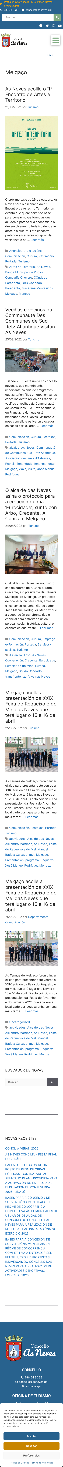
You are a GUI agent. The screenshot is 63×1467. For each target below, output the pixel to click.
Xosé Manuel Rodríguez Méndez (28, 865)
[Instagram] (53, 26)
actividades (17, 838)
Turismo (24, 261)
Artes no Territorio (22, 267)
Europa (40, 666)
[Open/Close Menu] (55, 40)
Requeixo (47, 860)
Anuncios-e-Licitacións (25, 250)
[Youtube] (60, 26)
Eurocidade (47, 660)
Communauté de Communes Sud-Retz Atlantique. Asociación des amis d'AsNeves (30, 453)
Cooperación (14, 660)
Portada (11, 261)
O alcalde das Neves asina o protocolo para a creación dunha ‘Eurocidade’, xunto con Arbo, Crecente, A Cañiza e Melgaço (31, 504)
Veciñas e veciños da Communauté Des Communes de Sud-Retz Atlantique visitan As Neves (30, 321)
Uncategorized (19, 1022)
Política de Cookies (19, 1462)
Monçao (24, 293)
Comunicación (15, 256)
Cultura (32, 256)
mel (31, 854)
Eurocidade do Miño (19, 666)
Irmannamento (44, 463)
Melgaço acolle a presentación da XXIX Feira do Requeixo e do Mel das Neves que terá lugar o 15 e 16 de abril (31, 707)
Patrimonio (46, 256)
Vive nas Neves (39, 676)
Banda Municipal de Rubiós (24, 272)
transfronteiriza (16, 676)
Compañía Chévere (18, 277)
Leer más (37, 240)
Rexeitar (31, 1446)
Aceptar (31, 1436)
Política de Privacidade (42, 1462)
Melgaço (11, 293)
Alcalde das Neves (40, 838)
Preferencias (31, 1455)
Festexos (49, 437)
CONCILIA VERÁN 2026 (21, 1148)
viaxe (22, 469)
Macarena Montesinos (37, 288)
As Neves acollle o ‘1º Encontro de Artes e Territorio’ (28, 94)
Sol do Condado (30, 671)
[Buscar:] (26, 1082)
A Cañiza (15, 655)
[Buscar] (52, 1082)
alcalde (14, 447)
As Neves (43, 267)
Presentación (14, 860)
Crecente (31, 660)
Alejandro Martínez (18, 844)
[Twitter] (47, 26)
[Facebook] (41, 26)
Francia (10, 463)
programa (32, 860)
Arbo (27, 655)
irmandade (25, 463)
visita (31, 469)
